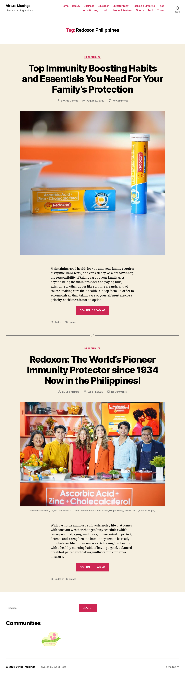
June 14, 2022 (95, 391)
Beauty (76, 5)
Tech (150, 10)
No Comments (120, 100)
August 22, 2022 (95, 100)
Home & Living (90, 10)
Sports (140, 10)
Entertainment (121, 5)
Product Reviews (123, 10)
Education (103, 5)
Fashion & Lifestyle (144, 5)
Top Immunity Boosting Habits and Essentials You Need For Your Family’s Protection (92, 79)
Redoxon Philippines (65, 322)
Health (105, 10)
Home (65, 5)
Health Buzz (92, 57)
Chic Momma (71, 100)
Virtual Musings (18, 5)
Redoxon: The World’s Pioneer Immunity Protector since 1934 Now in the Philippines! (92, 370)
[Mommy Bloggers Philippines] (51, 639)
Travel (160, 10)
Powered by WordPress (52, 666)
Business (89, 5)
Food (161, 5)
